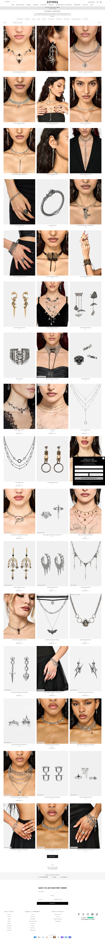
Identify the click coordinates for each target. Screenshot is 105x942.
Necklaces (27, 19)
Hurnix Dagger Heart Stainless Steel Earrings (19, 692)
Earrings (33, 19)
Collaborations (33, 930)
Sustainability (58, 921)
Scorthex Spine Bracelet (19, 225)
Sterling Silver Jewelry (76, 19)
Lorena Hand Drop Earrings (52, 482)
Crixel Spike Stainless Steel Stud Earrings (85, 692)
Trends (28, 4)
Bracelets (44, 19)
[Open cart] (100, 2)
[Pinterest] (92, 914)
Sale (91, 4)
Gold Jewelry (59, 19)
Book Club (32, 928)
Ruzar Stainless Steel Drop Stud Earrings (52, 797)
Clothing (43, 4)
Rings (39, 19)
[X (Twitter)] (83, 914)
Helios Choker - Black (19, 482)
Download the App (33, 921)
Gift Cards (9, 930)
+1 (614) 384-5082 (43, 877)
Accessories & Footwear (64, 4)
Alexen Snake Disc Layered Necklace (85, 534)
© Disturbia (52, 935)
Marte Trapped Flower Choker (85, 639)
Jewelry (51, 4)
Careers (32, 925)
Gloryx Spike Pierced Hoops (52, 587)
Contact (9, 916)
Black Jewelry (66, 19)
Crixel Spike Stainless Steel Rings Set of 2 (19, 744)
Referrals (9, 928)
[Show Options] (67, 895)
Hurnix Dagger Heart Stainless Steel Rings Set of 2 (52, 534)
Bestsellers (20, 4)
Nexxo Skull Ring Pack (85, 378)
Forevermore (85, 19)
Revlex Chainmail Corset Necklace (52, 378)
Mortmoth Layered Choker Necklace (52, 639)
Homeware (77, 4)
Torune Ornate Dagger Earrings (19, 327)
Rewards (32, 923)
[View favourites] (97, 2)
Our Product (32, 919)
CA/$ (15, 2)
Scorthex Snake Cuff (52, 225)
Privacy (57, 916)
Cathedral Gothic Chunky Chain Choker (19, 639)
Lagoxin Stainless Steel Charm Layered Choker (85, 744)
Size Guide (9, 925)
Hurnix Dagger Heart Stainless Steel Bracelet (52, 692)
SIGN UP (52, 903)
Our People (32, 916)
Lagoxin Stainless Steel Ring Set (86, 797)
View (4, 22)
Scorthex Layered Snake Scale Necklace (19, 174)
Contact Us (64, 877)
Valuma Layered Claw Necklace (52, 123)
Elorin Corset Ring (19, 378)
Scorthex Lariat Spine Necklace (86, 174)
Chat (55, 877)
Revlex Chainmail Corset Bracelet (19, 276)
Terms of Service (57, 914)
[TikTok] (97, 914)
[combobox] (52, 895)
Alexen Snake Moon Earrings (19, 587)
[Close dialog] (103, 458)
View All (85, 4)
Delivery (9, 921)
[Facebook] (79, 914)
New (13, 4)
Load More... (52, 856)
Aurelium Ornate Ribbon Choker (52, 276)
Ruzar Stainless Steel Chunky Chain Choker (52, 849)
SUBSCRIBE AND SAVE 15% (89, 478)
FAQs (9, 919)
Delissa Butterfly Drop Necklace (52, 327)
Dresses (35, 4)
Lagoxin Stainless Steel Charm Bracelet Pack (85, 849)
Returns (9, 923)
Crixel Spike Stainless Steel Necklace (52, 744)
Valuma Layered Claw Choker (19, 123)
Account (9, 914)
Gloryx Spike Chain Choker (86, 587)
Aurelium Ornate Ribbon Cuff (85, 276)
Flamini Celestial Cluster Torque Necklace (86, 225)
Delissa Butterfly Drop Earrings (85, 327)
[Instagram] (88, 914)
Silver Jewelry (51, 19)
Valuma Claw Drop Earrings (85, 123)
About (32, 914)
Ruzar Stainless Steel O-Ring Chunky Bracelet (19, 849)
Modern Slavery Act (58, 919)
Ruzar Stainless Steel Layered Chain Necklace (19, 797)
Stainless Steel (20, 19)
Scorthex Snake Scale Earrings (52, 174)
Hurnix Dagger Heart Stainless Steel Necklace (19, 534)
